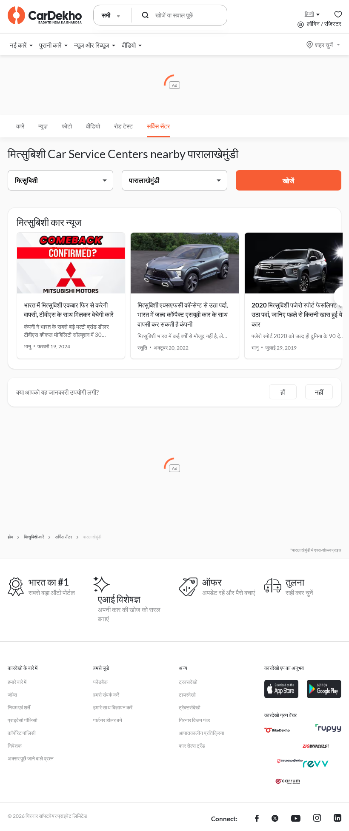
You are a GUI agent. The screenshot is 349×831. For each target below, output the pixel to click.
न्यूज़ (43, 126)
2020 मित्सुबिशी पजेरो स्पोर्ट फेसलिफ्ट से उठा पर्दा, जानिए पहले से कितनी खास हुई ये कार (297, 314)
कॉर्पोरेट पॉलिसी (22, 733)
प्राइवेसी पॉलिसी (22, 720)
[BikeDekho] (277, 730)
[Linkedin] (337, 819)
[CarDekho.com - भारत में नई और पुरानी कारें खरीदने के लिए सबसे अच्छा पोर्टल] (45, 15)
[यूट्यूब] (295, 819)
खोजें (288, 180)
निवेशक (15, 746)
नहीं (319, 392)
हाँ (282, 392)
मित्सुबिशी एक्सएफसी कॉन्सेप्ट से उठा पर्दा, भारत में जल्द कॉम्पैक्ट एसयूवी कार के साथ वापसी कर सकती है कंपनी (182, 314)
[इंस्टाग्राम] (317, 819)
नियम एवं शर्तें (19, 707)
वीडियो (93, 126)
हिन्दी (309, 14)
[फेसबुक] (257, 819)
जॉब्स (12, 695)
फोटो (67, 126)
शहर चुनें (324, 44)
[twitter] (275, 819)
